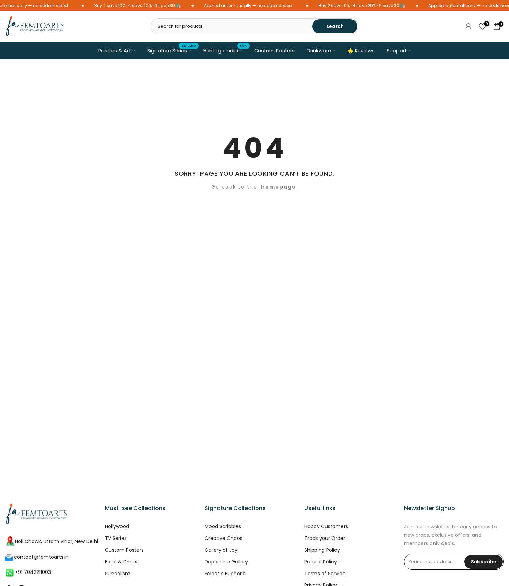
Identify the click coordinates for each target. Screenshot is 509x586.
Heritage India (225, 50)
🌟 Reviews (361, 50)
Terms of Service (325, 573)
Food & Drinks (121, 562)
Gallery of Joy (221, 550)
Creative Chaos (223, 538)
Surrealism (117, 573)
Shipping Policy (322, 550)
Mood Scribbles (223, 526)
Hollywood (117, 526)
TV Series (116, 538)
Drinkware (319, 50)
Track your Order (324, 538)
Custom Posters (274, 50)
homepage (278, 186)
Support (397, 50)
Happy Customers (326, 526)
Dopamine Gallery (226, 562)
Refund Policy (320, 562)
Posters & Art (114, 50)
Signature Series (171, 50)
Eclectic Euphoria (225, 573)
